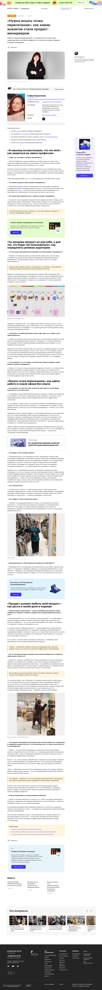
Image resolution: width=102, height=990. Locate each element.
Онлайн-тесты (63, 970)
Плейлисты (75, 956)
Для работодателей (87, 962)
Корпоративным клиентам (88, 958)
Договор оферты (49, 984)
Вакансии (62, 962)
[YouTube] (13, 966)
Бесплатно (62, 967)
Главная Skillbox (89, 8)
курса (20, 190)
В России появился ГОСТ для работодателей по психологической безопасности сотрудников (53, 886)
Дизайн (47, 957)
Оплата (61, 984)
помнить (22, 142)
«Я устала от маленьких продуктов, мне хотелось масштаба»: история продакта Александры (33, 834)
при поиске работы (50, 137)
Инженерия (48, 972)
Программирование (50, 955)
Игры (46, 963)
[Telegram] (18, 966)
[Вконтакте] (8, 966)
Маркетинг (48, 959)
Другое (47, 976)
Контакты (62, 960)
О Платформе (63, 954)
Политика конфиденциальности (81, 986)
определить (25, 134)
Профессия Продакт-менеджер (52, 101)
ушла (18, 131)
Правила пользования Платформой (82, 984)
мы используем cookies (12, 986)
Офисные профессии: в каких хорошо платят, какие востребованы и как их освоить (37, 928)
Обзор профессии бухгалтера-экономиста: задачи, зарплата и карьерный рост (74, 928)
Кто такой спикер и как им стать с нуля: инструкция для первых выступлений (55, 928)
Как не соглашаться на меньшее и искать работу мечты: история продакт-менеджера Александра (34, 831)
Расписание (75, 958)
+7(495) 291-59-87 (14, 956)
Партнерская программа (87, 954)
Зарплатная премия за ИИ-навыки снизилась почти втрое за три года (14, 883)
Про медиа (44, 8)
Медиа (85, 951)
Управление (12, 15)
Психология (48, 967)
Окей (28, 985)
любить (34, 139)
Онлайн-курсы (65, 8)
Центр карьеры (63, 956)
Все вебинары (76, 954)
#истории (21, 15)
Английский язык (49, 974)
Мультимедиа (48, 965)
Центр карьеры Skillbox (49, 115)
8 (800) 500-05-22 (14, 951)
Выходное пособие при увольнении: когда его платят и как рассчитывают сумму (17, 928)
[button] (87, 910)
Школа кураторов (62, 964)
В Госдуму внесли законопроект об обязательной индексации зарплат (33, 884)
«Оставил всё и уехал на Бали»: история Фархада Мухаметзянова (27, 829)
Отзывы (61, 958)
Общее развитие (49, 970)
